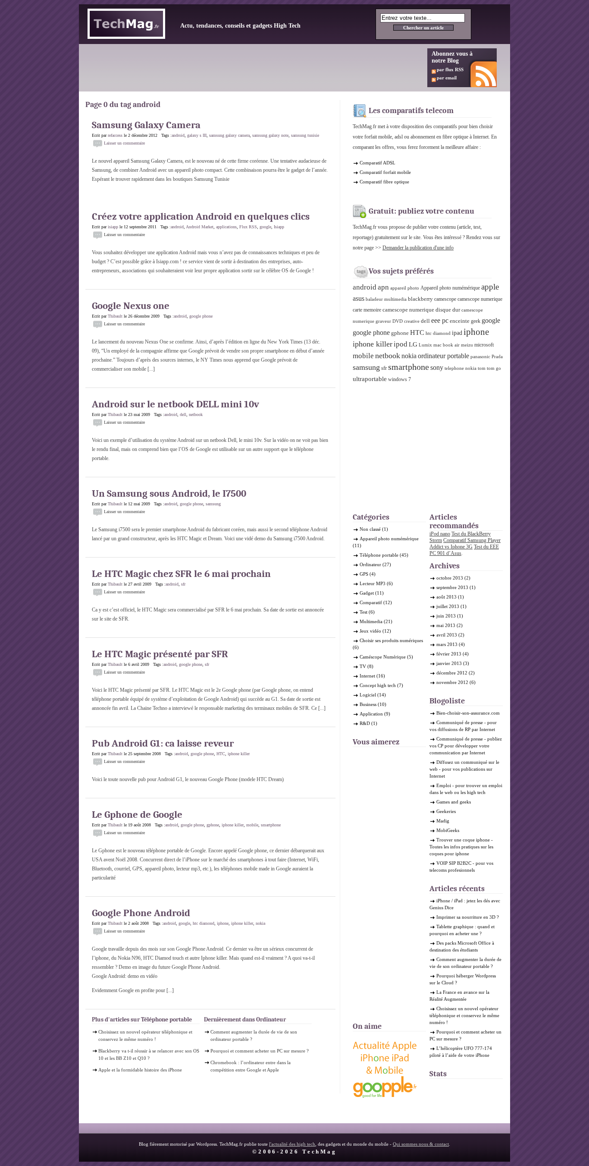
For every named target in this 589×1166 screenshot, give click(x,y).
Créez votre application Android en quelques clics (201, 216)
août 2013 (446, 596)
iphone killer (239, 753)
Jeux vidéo (370, 630)
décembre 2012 (451, 672)
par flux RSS (450, 69)
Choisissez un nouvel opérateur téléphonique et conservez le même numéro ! (145, 1035)
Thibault (115, 316)
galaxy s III (197, 135)
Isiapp (279, 226)
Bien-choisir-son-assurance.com (468, 712)
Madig (442, 820)
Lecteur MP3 (372, 583)
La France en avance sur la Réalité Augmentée (459, 996)
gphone (213, 825)
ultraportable (370, 378)
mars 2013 (446, 644)
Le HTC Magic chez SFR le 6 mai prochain (181, 574)
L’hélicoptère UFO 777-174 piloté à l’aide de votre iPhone (460, 1052)
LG (413, 344)
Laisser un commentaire (124, 143)
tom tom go (489, 368)
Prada (497, 356)
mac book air (446, 345)
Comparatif (371, 602)
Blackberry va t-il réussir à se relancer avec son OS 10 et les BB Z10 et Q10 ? (148, 1054)
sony (436, 367)
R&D (365, 723)
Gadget (367, 593)
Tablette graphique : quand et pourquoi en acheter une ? (462, 930)
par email (447, 77)
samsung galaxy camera (229, 135)
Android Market (199, 226)
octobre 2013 (449, 577)
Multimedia (371, 621)
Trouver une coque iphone (463, 839)
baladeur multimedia (386, 299)
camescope (445, 299)
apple (490, 286)
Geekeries (446, 811)
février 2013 (448, 653)
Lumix (425, 345)
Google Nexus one (130, 306)
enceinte (460, 321)
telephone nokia (460, 368)
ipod (400, 344)
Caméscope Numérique (383, 656)
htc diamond (203, 923)
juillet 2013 (447, 606)
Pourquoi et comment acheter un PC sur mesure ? (259, 1050)
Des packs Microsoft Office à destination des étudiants (461, 946)
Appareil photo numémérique (450, 288)
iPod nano (439, 534)
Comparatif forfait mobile (385, 172)
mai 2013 (445, 625)
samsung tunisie (305, 135)
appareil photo (404, 288)
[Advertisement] (244, 67)
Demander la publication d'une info (418, 248)
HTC (220, 753)
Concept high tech (378, 685)
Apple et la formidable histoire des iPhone (140, 1069)
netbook (196, 414)
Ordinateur (370, 564)
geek (475, 321)
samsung (213, 503)
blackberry (420, 299)
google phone (201, 316)
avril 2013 (446, 634)
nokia (260, 923)
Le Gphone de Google (137, 814)
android (178, 135)
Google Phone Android (141, 913)
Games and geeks (453, 801)
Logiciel (368, 694)
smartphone (271, 825)
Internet (367, 675)
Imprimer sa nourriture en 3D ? (467, 917)
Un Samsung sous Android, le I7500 (169, 493)
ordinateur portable (443, 355)
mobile (252, 825)
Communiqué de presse (459, 722)
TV (363, 666)
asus (358, 298)
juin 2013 (446, 615)
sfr (183, 584)
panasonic (480, 356)
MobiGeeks (447, 830)
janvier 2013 (449, 663)
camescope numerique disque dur (421, 309)
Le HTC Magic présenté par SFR (160, 654)
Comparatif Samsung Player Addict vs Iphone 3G (465, 543)
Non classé (370, 529)
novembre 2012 (452, 682)
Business (368, 704)
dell (183, 414)
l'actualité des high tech (292, 1144)
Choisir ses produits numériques (391, 640)
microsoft (484, 345)
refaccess (115, 135)
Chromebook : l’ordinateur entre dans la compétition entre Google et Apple (250, 1066)
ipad (457, 332)
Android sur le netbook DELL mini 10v (175, 404)
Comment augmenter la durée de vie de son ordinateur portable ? (253, 1035)
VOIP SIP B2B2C (453, 863)
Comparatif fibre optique (384, 181)
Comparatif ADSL (377, 162)
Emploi (443, 785)
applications (226, 226)
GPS (364, 574)
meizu (467, 345)
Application (371, 713)
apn (383, 287)
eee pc (439, 320)
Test (363, 612)
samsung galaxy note (270, 135)
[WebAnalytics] (446, 1089)
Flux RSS (248, 226)
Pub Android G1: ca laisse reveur (163, 743)
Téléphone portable (379, 555)
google (265, 226)
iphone (223, 923)
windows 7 (399, 379)
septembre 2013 (452, 587)
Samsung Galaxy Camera (146, 125)
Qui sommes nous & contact (421, 1144)
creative (412, 321)
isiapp (113, 226)
